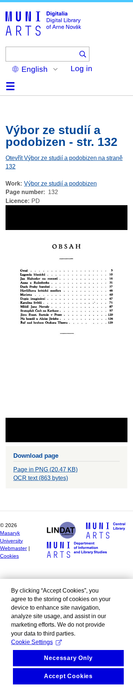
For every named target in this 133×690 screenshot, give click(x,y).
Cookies (9, 556)
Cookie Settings (32, 642)
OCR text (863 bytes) (40, 478)
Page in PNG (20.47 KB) (45, 469)
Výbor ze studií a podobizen (60, 183)
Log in (81, 68)
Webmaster (13, 548)
